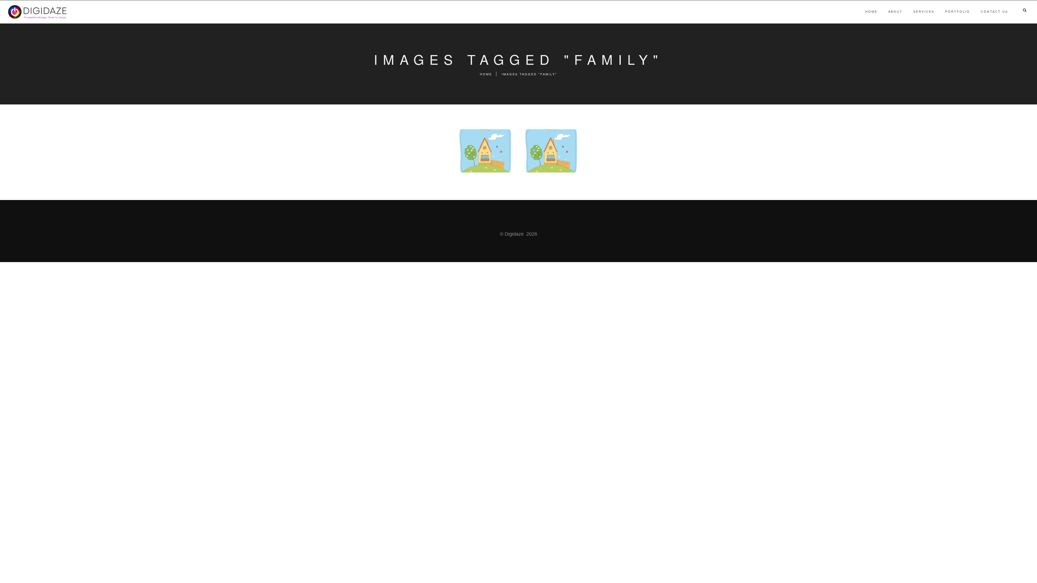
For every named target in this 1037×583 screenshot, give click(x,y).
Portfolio (957, 11)
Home (871, 11)
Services (923, 11)
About (895, 11)
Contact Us (994, 11)
